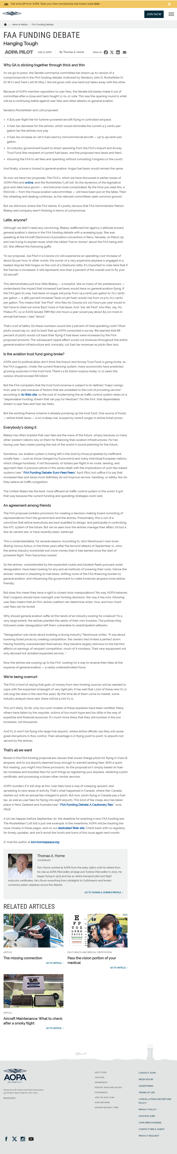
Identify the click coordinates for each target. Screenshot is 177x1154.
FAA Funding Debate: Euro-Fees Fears (49, 472)
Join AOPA (99, 1077)
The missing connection (22, 958)
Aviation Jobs (147, 1116)
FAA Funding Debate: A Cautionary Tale (86, 804)
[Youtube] (31, 1139)
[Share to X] (112, 52)
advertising (146, 1086)
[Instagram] (24, 1139)
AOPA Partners (102, 1102)
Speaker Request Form (106, 1107)
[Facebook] (7, 1139)
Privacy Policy (148, 1109)
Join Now (154, 14)
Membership (101, 1082)
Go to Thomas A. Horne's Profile (103, 892)
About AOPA (100, 1072)
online (29, 182)
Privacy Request (149, 1135)
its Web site (29, 394)
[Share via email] (124, 52)
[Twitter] (16, 1139)
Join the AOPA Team (104, 1097)
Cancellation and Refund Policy (155, 1101)
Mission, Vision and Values (108, 1087)
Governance (101, 1092)
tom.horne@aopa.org (45, 842)
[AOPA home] (12, 14)
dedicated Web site (71, 828)
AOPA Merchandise (150, 1122)
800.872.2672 (9, 1098)
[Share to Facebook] (106, 52)
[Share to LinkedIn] (118, 52)
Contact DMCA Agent (152, 1129)
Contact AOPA (147, 1072)
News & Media (20, 24)
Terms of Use (147, 1092)
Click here (93, 4)
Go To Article (53, 963)
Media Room (146, 1079)
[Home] (7, 24)
